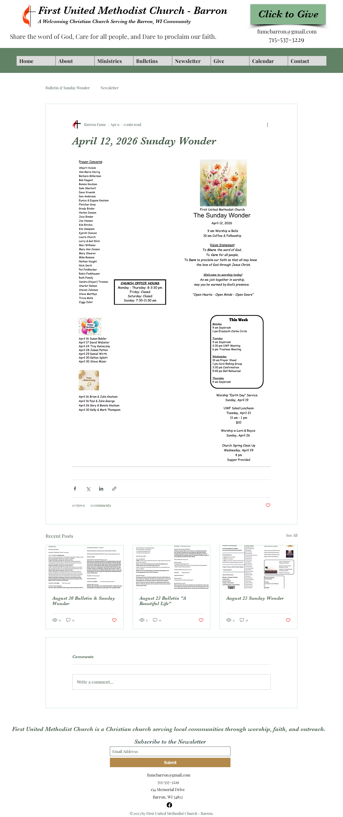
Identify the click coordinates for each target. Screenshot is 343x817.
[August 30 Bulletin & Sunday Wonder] (84, 567)
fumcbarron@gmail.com (287, 31)
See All (291, 535)
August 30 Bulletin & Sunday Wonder (83, 600)
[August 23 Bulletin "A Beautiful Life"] (171, 567)
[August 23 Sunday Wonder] (258, 567)
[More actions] (267, 124)
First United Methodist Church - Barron (132, 10)
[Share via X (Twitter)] (88, 488)
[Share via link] (114, 488)
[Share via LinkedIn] (101, 488)
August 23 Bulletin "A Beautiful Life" (162, 600)
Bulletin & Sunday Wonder (68, 87)
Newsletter (109, 87)
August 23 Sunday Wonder (255, 598)
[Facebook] (169, 805)
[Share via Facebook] (74, 488)
